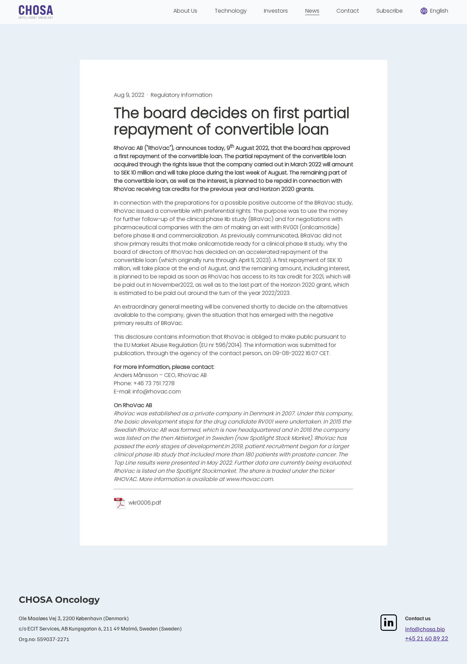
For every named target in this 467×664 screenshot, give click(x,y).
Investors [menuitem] (276, 11)
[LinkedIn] (389, 623)
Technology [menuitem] (231, 11)
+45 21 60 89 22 (426, 638)
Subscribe (389, 11)
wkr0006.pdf (145, 503)
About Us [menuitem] (185, 11)
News (312, 11)
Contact (347, 11)
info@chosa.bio (425, 629)
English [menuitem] (439, 11)
